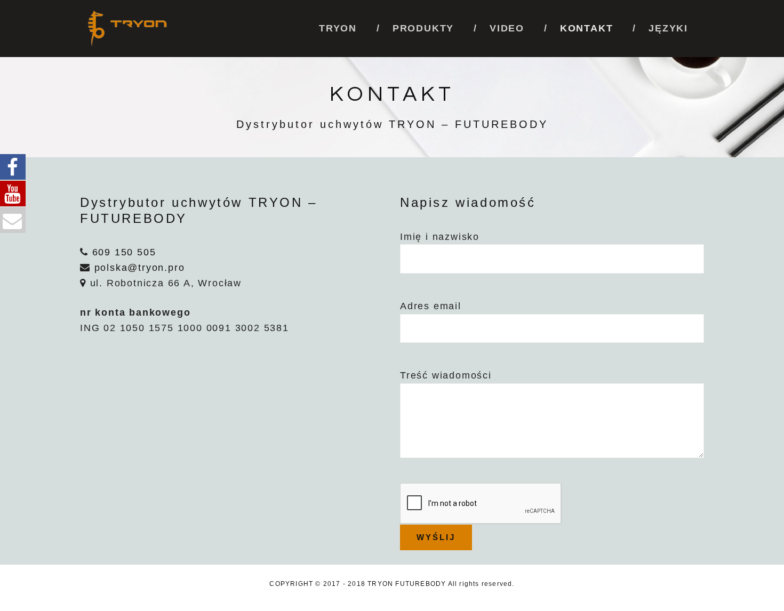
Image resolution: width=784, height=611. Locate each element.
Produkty (423, 28)
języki (668, 28)
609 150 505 (124, 252)
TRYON (338, 28)
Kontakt (586, 28)
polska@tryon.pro (139, 267)
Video (507, 28)
